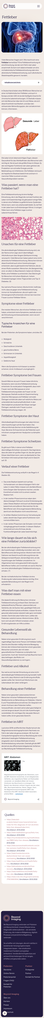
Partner (28, 973)
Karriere (7, 1001)
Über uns (7, 998)
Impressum (8, 1008)
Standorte (7, 970)
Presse (6, 1005)
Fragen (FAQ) (9, 980)
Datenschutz (8, 1012)
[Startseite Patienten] (18, 6)
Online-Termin (9, 973)
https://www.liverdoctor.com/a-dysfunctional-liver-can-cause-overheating (19, 855)
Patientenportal (10, 977)
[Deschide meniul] (38, 6)
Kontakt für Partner (32, 977)
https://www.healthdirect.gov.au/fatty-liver (22, 832)
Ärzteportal (29, 970)
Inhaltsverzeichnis (13, 83)
